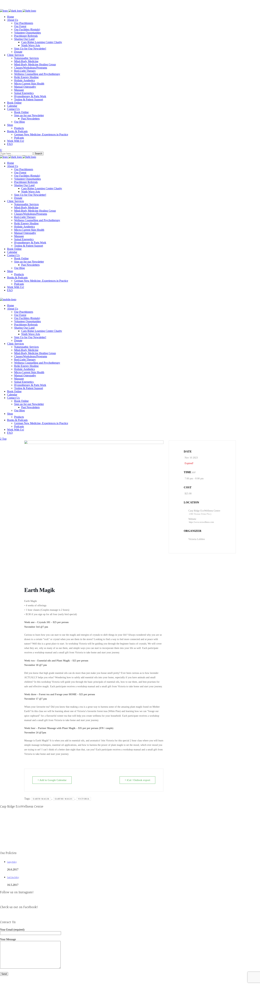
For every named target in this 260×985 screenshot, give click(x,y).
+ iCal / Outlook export (137, 780)
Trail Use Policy (13, 877)
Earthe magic (64, 799)
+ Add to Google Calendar (52, 780)
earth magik (41, 799)
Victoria (83, 799)
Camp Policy (12, 862)
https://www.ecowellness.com (201, 522)
